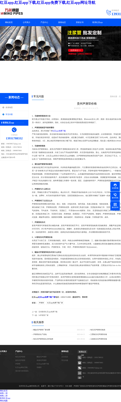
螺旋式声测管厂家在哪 (41, 330)
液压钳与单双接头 (22, 371)
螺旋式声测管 (42, 357)
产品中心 (44, 22)
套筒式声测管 (20, 360)
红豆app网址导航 (21, 367)
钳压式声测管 (20, 357)
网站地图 (4, 401)
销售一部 (4, 393)
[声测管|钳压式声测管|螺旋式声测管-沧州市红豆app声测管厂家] (12, 11)
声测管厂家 (78, 386)
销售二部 (4, 396)
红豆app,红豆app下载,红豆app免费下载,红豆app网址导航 (47, 2)
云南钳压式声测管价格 (98, 339)
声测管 (41, 303)
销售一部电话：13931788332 (92, 357)
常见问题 (9, 114)
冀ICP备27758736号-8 (55, 386)
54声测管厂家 (43, 315)
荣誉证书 (80, 22)
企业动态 (9, 107)
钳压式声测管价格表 (97, 330)
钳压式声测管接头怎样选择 (43, 339)
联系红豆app (97, 22)
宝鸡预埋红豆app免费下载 (48, 312)
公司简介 (26, 22)
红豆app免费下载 (59, 131)
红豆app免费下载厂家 (46, 297)
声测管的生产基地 (40, 334)
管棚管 (39, 367)
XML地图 (68, 386)
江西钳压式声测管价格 (98, 334)
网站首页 (9, 22)
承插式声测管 (42, 360)
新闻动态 (62, 22)
